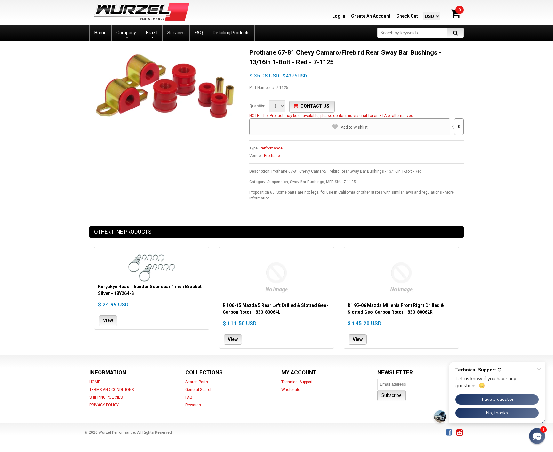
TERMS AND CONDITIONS (111, 389)
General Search (198, 389)
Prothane (272, 155)
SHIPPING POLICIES (106, 397)
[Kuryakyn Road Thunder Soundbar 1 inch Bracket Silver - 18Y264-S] (151, 267)
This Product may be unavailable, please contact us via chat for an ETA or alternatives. (337, 115)
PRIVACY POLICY (104, 405)
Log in (338, 16)
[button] (537, 436)
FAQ (188, 397)
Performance (271, 148)
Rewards (193, 405)
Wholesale (290, 389)
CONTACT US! (316, 106)
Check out (407, 16)
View (108, 320)
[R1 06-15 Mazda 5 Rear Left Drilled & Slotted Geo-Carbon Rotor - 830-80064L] (276, 276)
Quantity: (257, 106)
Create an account (370, 16)
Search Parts (196, 382)
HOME (94, 382)
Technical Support (297, 382)
